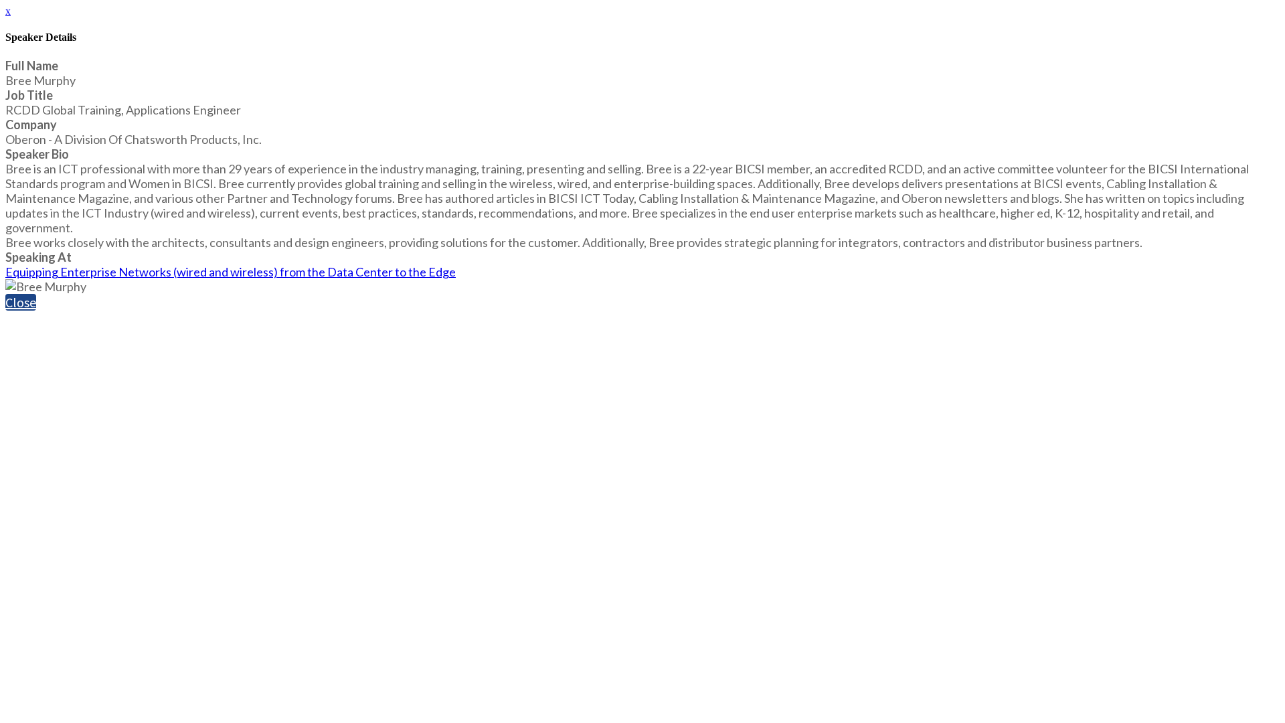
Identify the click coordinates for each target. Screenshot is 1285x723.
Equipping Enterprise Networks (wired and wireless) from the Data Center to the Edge (230, 271)
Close (20, 302)
